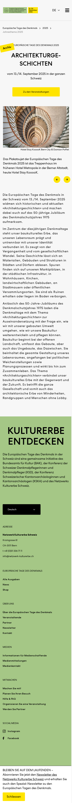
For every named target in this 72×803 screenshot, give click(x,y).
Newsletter (9, 627)
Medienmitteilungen (15, 660)
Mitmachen (10, 679)
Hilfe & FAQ (9, 698)
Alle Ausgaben (11, 579)
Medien (7, 646)
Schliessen (14, 796)
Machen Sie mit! (12, 688)
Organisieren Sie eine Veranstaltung (24, 704)
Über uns (8, 603)
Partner (7, 622)
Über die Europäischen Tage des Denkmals (27, 612)
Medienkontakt (11, 665)
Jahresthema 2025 (13, 31)
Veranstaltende (12, 617)
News (6, 584)
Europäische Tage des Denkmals (20, 28)
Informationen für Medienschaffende (25, 655)
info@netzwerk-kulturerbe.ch (18, 556)
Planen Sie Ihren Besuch (16, 693)
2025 (45, 28)
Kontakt (7, 633)
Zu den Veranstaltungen (36, 91)
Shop (6, 589)
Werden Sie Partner (14, 709)
